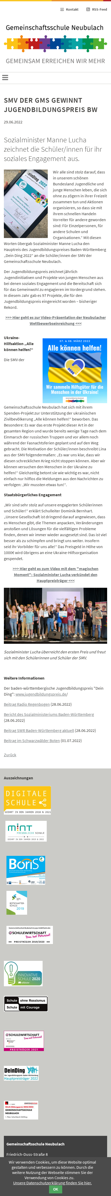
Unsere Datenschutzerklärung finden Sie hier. (52, 1182)
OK (55, 1189)
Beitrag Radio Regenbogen (27, 704)
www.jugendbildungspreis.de (40, 694)
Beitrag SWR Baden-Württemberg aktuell (39, 730)
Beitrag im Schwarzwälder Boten (32, 740)
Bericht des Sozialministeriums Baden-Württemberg (49, 714)
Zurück (10, 754)
